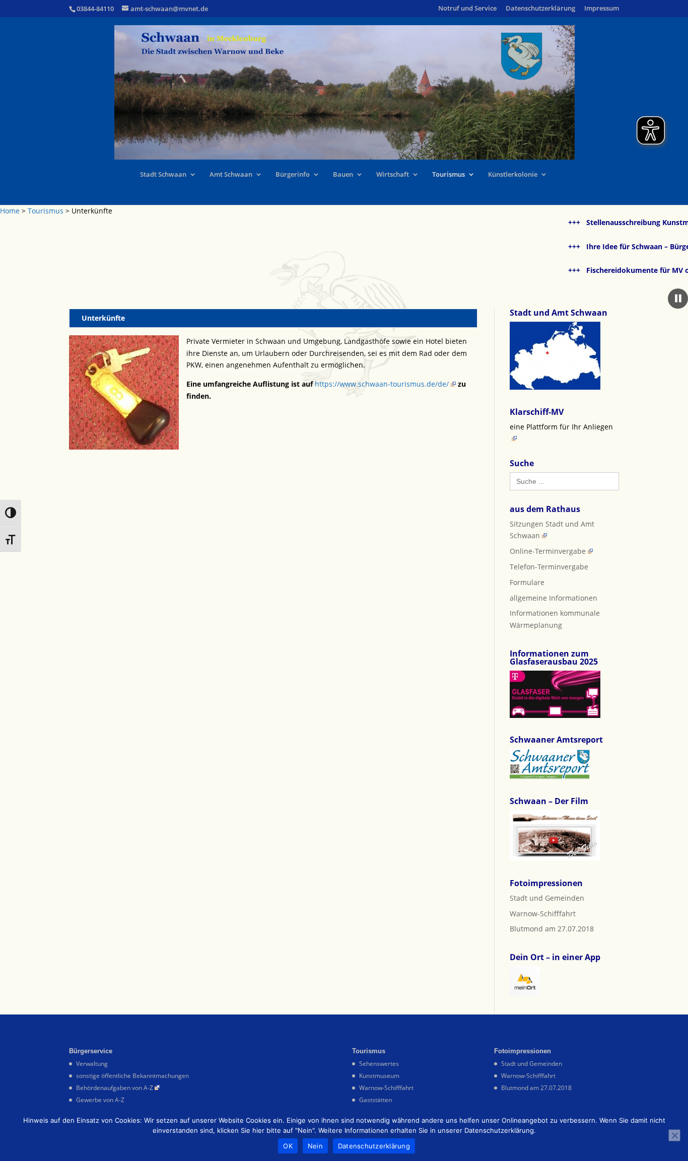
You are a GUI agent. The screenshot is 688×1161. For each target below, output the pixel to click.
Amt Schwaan (231, 175)
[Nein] (674, 1135)
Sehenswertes (379, 1063)
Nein (315, 1146)
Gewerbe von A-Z (100, 1100)
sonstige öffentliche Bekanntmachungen (132, 1075)
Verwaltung (92, 1063)
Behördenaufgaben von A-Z (114, 1087)
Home (10, 210)
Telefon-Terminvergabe (549, 566)
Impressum (601, 9)
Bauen (343, 175)
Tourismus (448, 175)
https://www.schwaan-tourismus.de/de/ (382, 384)
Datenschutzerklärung (540, 9)
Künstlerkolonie (512, 175)
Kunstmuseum (379, 1075)
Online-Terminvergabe (548, 551)
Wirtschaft (392, 175)
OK (288, 1146)
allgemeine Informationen (553, 598)
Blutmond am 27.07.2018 (552, 928)
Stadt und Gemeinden (547, 898)
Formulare (527, 582)
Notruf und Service (467, 9)
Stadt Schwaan (163, 175)
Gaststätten (375, 1100)
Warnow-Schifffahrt (543, 913)
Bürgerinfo (293, 175)
